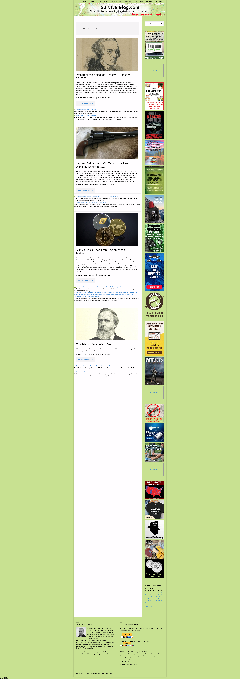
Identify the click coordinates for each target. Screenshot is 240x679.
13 (153, 596)
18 (148, 598)
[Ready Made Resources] (154, 238)
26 (151, 600)
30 (161, 600)
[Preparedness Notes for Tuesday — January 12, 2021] (107, 54)
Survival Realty (80, 372)
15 (159, 596)
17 (145, 598)
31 (145, 602)
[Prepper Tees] (154, 509)
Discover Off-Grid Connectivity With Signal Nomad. (91, 202)
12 (151, 596)
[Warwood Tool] (154, 549)
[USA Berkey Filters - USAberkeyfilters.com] (154, 452)
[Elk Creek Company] (154, 306)
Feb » (151, 606)
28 (156, 600)
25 (148, 600)
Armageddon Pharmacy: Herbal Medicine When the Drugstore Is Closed (97, 196)
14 (156, 596)
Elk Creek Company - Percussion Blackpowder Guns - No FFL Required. (97, 287)
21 (156, 598)
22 (159, 598)
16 (161, 596)
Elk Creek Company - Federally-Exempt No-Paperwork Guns (94, 366)
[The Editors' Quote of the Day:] (107, 324)
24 (145, 600)
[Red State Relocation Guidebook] (154, 490)
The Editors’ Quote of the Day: (94, 344)
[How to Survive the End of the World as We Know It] (154, 180)
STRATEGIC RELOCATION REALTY (86, 115)
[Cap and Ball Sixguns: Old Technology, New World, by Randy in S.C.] (107, 143)
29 (159, 600)
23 (161, 598)
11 (148, 596)
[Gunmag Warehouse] (154, 125)
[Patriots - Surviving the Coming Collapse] (154, 371)
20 (153, 598)
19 (151, 598)
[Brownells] (154, 338)
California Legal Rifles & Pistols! (85, 109)
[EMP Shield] (154, 432)
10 (145, 596)
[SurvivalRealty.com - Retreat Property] (154, 45)
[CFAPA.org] (154, 529)
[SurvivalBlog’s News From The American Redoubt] (107, 229)
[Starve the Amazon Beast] (154, 413)
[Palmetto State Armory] (154, 272)
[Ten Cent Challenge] (154, 568)
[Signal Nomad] (154, 209)
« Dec (146, 606)
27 (153, 600)
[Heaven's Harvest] (154, 96)
